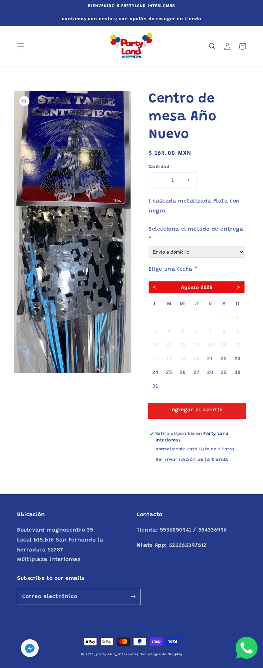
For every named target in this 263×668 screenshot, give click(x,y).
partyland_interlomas (117, 654)
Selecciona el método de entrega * (196, 234)
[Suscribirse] (132, 596)
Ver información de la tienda (191, 460)
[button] (20, 46)
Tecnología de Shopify (161, 654)
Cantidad (159, 167)
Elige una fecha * (173, 269)
